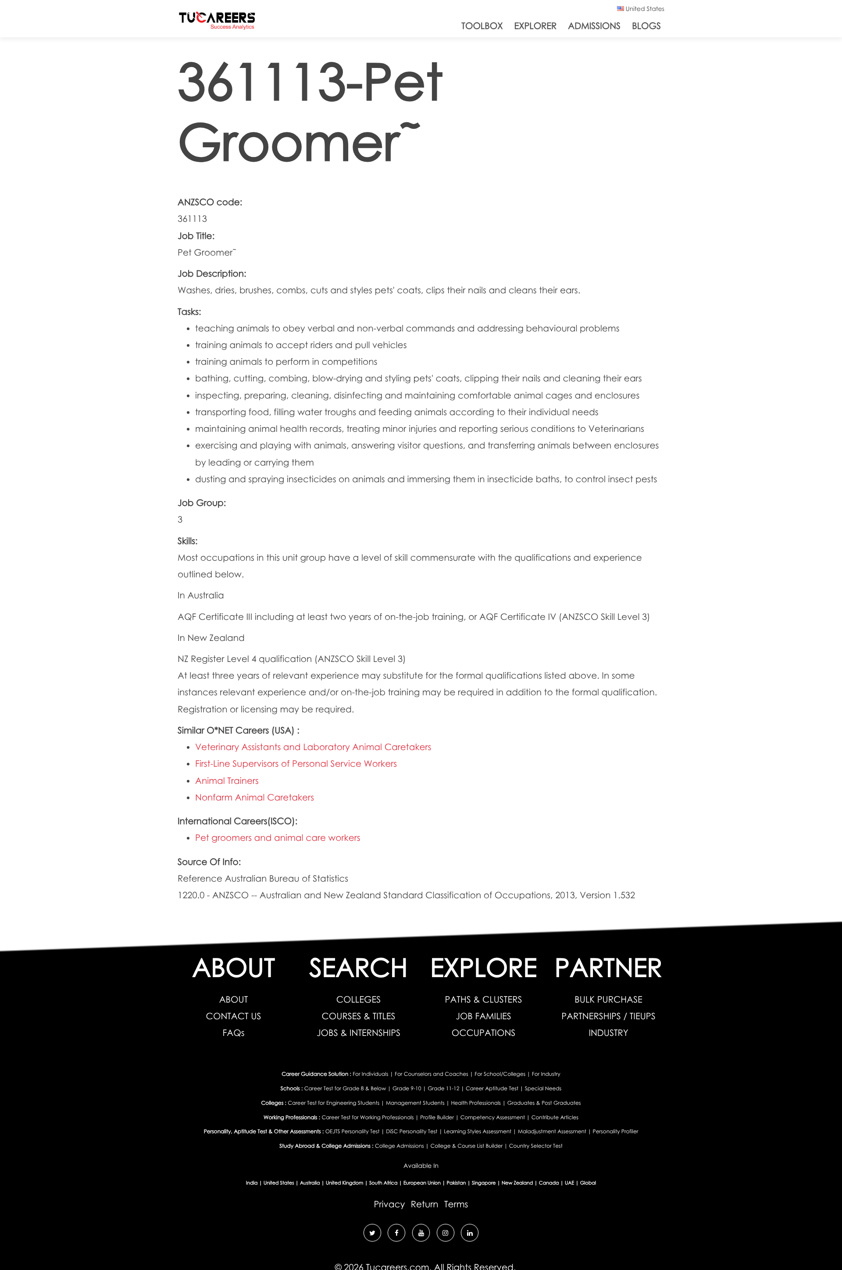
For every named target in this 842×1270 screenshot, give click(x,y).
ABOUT (233, 999)
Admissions (594, 26)
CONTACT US (233, 1016)
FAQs (234, 1033)
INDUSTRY (608, 1033)
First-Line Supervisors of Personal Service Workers (296, 763)
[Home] (217, 22)
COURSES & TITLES (358, 1016)
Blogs (646, 26)
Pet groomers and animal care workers (277, 837)
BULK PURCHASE (608, 999)
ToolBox (482, 26)
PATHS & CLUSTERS (483, 999)
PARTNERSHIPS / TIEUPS (608, 1016)
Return (425, 1204)
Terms (456, 1204)
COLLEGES (358, 999)
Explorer (535, 26)
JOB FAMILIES (483, 1016)
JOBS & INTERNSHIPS (358, 1033)
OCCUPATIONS (484, 1033)
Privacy (389, 1204)
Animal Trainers (227, 781)
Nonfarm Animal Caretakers (254, 797)
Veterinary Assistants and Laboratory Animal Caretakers (313, 747)
